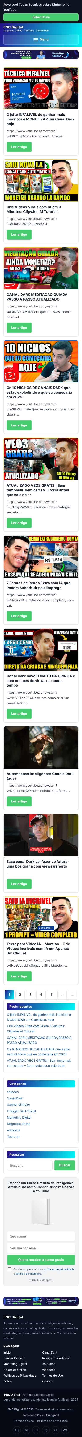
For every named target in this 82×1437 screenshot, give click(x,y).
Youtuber (13, 1137)
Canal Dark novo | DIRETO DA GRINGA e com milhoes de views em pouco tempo (41, 680)
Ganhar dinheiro (18, 1105)
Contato (47, 1381)
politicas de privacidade (59, 1269)
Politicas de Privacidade (19, 1375)
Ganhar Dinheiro (14, 1358)
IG (36, 1430)
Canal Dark (15, 1098)
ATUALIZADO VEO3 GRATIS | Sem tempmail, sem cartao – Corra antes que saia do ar (38, 490)
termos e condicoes (28, 1273)
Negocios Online (14, 1369)
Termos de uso (24, 1420)
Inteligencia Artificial (21, 1111)
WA (65, 1430)
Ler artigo (19, 147)
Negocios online (18, 1124)
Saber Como (41, 17)
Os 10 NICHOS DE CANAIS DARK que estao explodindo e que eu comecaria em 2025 (39, 392)
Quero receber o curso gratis (41, 1260)
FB (17, 1430)
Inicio (7, 1352)
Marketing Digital (19, 1117)
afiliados (13, 1092)
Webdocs (48, 1369)
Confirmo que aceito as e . (43, 1271)
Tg (46, 1430)
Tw (26, 1430)
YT (55, 1430)
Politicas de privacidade (52, 1420)
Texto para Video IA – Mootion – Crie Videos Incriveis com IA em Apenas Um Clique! (38, 948)
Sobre (7, 1381)
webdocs (13, 1130)
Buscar (64, 1165)
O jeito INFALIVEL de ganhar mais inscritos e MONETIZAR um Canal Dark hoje (40, 119)
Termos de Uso (52, 1375)
